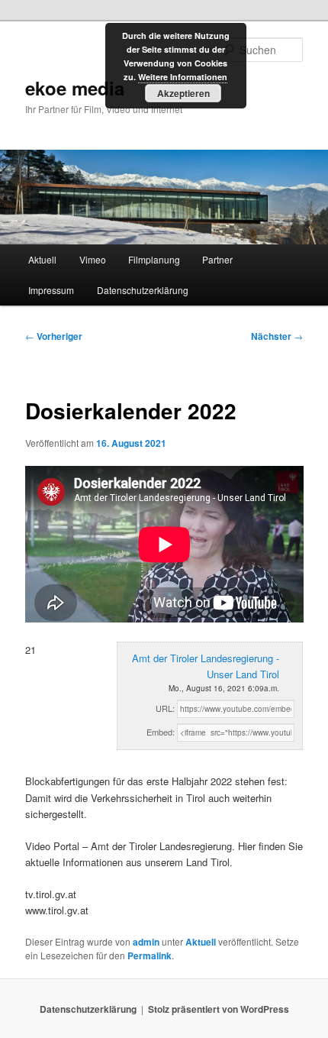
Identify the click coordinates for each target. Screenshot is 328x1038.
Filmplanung (154, 259)
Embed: (160, 732)
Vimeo (92, 259)
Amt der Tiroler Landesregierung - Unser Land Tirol (205, 666)
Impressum (51, 289)
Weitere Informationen (182, 76)
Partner (217, 259)
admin (146, 942)
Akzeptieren (183, 93)
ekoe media (74, 88)
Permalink (149, 955)
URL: (165, 708)
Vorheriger (53, 336)
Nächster (277, 336)
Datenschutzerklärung (142, 289)
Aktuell (42, 259)
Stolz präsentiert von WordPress (218, 1009)
